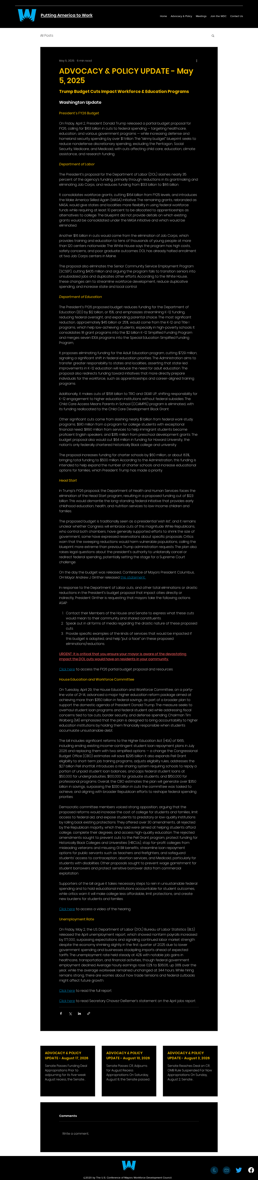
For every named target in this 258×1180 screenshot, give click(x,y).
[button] (213, 35)
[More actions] (196, 60)
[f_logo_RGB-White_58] (251, 1170)
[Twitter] (239, 1170)
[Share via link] (88, 1013)
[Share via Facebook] (61, 1013)
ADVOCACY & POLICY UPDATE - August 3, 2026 (189, 1055)
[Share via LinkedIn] (79, 1013)
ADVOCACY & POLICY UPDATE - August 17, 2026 (66, 1055)
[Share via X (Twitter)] (70, 1013)
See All (213, 1039)
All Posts (46, 35)
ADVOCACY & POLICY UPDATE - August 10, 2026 (128, 1055)
